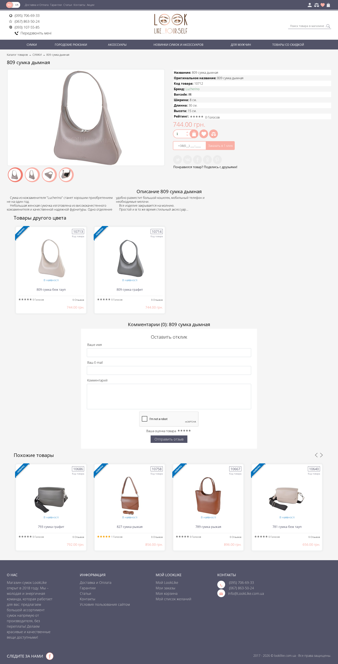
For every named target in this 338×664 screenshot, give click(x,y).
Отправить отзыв (169, 439)
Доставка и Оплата (37, 5)
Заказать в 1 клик (220, 146)
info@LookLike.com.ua (246, 593)
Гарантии (56, 5)
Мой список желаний (173, 599)
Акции (90, 5)
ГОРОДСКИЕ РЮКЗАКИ (71, 45)
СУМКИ (32, 45)
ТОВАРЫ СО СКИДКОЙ (288, 45)
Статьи (67, 5)
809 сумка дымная (57, 55)
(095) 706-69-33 (27, 15)
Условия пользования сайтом (105, 604)
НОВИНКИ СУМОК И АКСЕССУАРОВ (178, 45)
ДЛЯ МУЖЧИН (241, 45)
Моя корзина (167, 593)
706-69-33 (241, 582)
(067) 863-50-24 (27, 21)
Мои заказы (165, 588)
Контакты (79, 5)
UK (17, 5)
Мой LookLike (167, 582)
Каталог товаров (17, 55)
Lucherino (193, 89)
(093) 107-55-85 (27, 27)
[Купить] (194, 133)
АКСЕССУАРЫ (117, 45)
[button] (160, 73)
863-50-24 (241, 588)
